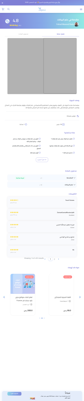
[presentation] (80, 296)
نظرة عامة (61, 34)
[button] (44, 318)
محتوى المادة (23, 34)
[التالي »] (59, 259)
